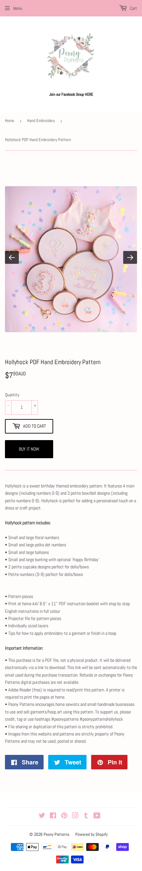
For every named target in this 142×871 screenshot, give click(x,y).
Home (9, 120)
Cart (133, 8)
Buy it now (29, 449)
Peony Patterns (56, 834)
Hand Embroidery (41, 120)
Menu (17, 8)
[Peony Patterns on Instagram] (75, 816)
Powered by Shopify (91, 834)
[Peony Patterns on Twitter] (42, 816)
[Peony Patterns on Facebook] (53, 816)
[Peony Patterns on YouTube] (96, 816)
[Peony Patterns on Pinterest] (64, 816)
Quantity (12, 395)
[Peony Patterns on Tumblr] (86, 816)
